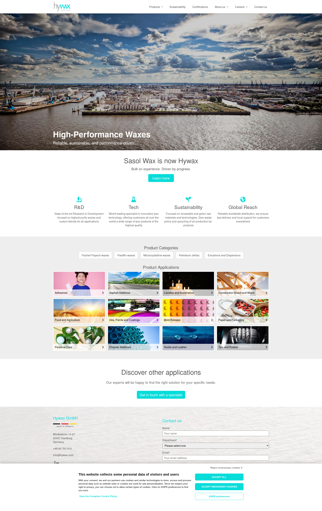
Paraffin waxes (126, 255)
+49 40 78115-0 (62, 448)
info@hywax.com (63, 455)
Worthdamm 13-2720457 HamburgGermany (64, 438)
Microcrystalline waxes (156, 255)
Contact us (260, 7)
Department (169, 440)
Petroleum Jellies (189, 255)
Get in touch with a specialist (161, 394)
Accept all (219, 477)
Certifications (200, 7)
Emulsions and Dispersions (224, 255)
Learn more (161, 178)
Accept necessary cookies (219, 486)
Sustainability (178, 7)
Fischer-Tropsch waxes (95, 255)
